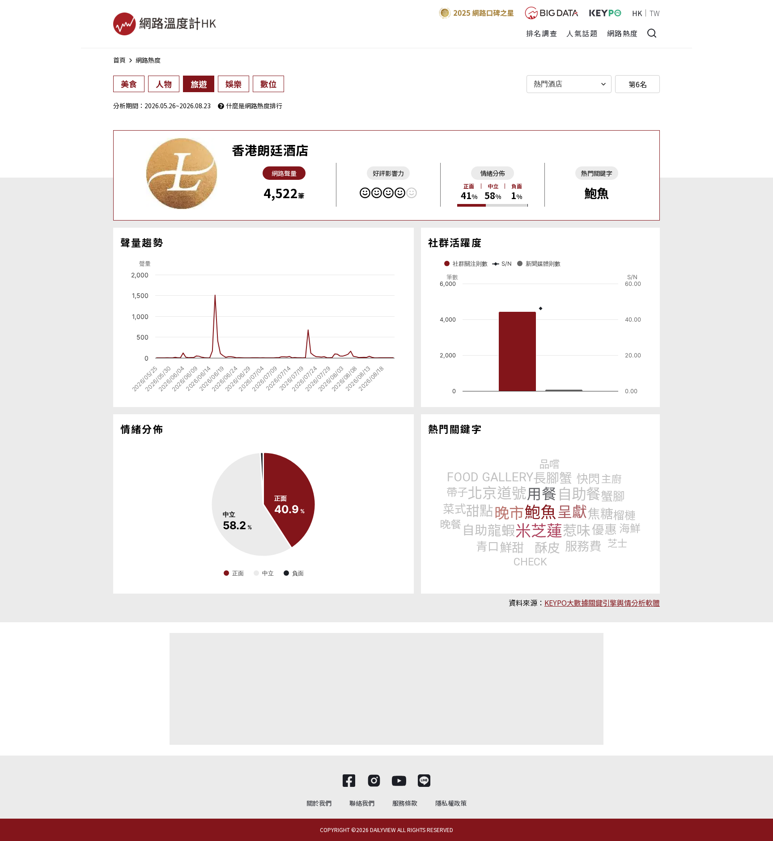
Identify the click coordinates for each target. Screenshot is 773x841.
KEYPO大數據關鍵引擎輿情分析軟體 (602, 602)
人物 (164, 83)
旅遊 (199, 83)
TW (655, 13)
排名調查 (541, 33)
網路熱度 (622, 33)
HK (637, 13)
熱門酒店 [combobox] (548, 84)
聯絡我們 (361, 803)
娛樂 (233, 83)
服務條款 (404, 803)
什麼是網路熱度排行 (254, 105)
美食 (129, 83)
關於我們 (318, 803)
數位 (268, 83)
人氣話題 (582, 33)
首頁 (119, 59)
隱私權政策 (451, 803)
